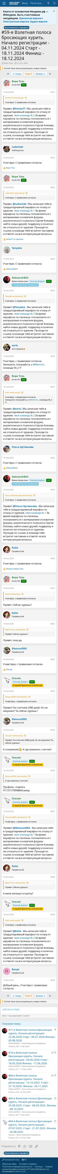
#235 (53, 730)
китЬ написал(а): (12, 392)
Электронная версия (16, 21)
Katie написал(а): (12, 594)
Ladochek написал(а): (15, 193)
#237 (53, 811)
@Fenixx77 (19, 108)
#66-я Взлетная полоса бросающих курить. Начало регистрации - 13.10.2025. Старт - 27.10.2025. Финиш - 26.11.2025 (28, 1081)
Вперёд (39, 73)
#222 (53, 157)
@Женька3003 (21, 828)
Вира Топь (8, 63)
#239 (53, 914)
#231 (53, 588)
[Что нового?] (48, 3)
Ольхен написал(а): (14, 735)
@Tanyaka (19, 307)
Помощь (39, 1166)
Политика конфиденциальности (17, 1166)
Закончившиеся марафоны (34, 1043)
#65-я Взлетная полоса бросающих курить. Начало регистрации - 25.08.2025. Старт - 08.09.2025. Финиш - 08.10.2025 (32, 1104)
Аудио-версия (38, 21)
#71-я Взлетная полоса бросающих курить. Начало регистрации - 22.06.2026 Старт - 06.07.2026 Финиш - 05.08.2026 (32, 1035)
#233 (53, 659)
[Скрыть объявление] (53, 11)
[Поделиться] (48, 92)
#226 (53, 356)
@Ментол (38, 364)
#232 (53, 623)
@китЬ (17, 408)
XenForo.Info (20, 1171)
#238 (53, 877)
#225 (53, 290)
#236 (53, 770)
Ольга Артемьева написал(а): (18, 495)
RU (25, 1159)
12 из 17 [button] (28, 73)
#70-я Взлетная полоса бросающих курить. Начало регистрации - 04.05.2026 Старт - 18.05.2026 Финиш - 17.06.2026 (28, 1058)
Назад (18, 73)
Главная (48, 1166)
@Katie (17, 931)
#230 (53, 558)
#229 (53, 489)
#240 (53, 980)
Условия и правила (28, 1163)
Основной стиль (12, 1159)
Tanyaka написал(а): (14, 296)
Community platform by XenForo (25, 1169)
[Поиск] (54, 3)
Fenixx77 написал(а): (14, 97)
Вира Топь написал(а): (15, 629)
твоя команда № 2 (24, 115)
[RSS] (54, 1166)
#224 (53, 259)
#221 (53, 92)
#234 (53, 691)
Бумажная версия (30, 18)
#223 (53, 187)
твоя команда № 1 (24, 210)
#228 (53, 458)
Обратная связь (9, 1163)
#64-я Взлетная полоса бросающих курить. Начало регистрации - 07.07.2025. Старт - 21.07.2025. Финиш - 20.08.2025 (32, 1126)
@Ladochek (19, 204)
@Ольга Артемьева (25, 506)
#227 (53, 387)
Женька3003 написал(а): (16, 696)
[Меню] (4, 3)
